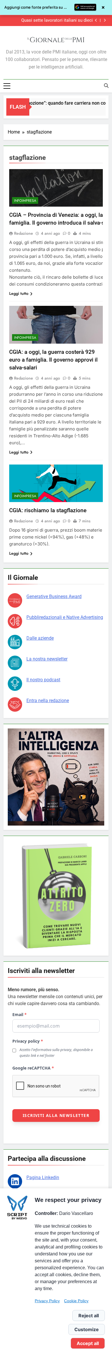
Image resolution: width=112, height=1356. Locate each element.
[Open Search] (106, 85)
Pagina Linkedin (42, 1177)
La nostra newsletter (46, 659)
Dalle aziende (40, 638)
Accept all (88, 1343)
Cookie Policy (76, 1300)
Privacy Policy (47, 1300)
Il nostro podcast (43, 679)
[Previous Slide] (96, 20)
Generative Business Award (54, 596)
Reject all (88, 1315)
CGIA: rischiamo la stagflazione (47, 510)
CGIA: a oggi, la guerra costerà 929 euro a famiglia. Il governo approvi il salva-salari (53, 360)
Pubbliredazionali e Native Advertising (64, 617)
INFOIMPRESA (25, 200)
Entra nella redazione (47, 700)
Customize (86, 1329)
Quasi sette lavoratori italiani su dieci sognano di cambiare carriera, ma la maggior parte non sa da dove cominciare (50, 20)
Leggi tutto (18, 293)
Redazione (23, 233)
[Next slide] (105, 20)
